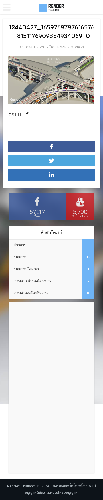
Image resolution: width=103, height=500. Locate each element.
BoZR (62, 47)
